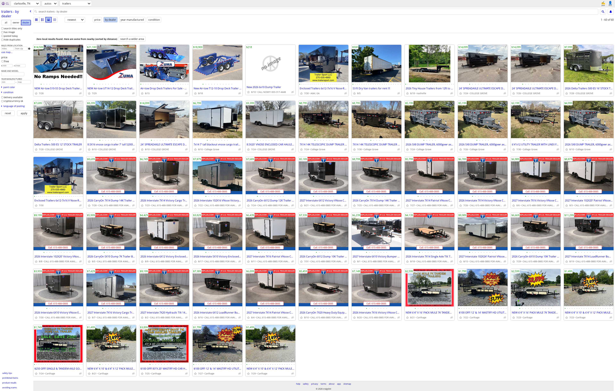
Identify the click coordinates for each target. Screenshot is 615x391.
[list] (36, 19)
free (6, 61)
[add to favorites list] (36, 93)
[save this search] (611, 12)
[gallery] (48, 19)
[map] (55, 19)
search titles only (13, 28)
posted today (11, 35)
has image (9, 32)
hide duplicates (12, 39)
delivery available (13, 97)
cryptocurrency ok (13, 100)
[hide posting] (80, 93)
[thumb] (42, 19)
